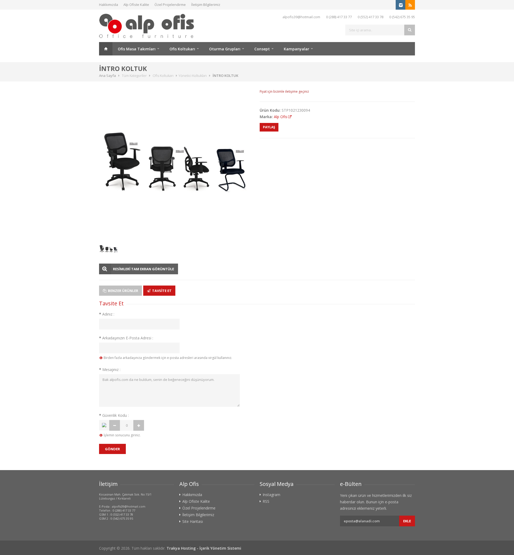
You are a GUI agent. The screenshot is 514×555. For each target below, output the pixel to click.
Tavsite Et (161, 290)
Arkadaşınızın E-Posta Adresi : (126, 337)
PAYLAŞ (269, 127)
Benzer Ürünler (122, 290)
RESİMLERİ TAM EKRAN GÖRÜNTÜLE (143, 269)
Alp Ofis (280, 116)
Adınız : (106, 314)
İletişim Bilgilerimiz (205, 4)
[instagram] (400, 5)
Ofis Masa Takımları (137, 48)
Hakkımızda (108, 4)
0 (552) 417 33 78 (370, 16)
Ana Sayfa (105, 48)
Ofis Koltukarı (182, 48)
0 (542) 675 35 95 (402, 16)
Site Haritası (192, 521)
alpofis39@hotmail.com (301, 16)
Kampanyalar (296, 48)
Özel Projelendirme (170, 4)
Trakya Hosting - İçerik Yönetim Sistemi (204, 548)
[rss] (410, 5)
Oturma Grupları (224, 48)
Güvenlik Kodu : (114, 415)
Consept (262, 48)
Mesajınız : (109, 369)
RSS (266, 501)
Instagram (271, 494)
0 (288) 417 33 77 (339, 16)
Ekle (407, 521)
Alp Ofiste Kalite (136, 4)
